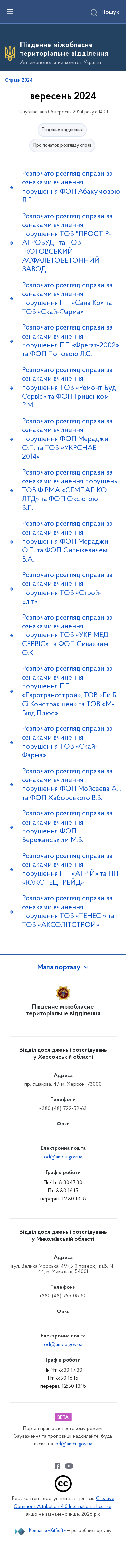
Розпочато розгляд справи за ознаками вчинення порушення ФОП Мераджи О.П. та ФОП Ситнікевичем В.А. (67, 542)
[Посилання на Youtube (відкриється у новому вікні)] (69, 1466)
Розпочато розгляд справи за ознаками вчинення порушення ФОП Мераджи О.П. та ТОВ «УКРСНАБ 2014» (67, 439)
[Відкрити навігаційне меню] (10, 11)
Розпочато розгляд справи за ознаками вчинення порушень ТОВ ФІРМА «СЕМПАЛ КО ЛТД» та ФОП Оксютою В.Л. (69, 490)
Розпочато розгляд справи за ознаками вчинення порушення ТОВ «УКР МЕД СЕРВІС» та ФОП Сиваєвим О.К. (67, 635)
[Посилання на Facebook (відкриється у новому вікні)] (57, 1466)
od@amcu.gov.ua (63, 1157)
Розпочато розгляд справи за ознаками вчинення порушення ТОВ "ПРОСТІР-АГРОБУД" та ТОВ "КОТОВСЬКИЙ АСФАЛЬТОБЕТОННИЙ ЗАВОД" (67, 243)
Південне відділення (62, 130)
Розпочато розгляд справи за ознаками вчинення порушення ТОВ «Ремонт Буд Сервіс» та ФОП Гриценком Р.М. (69, 388)
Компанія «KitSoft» (47, 1531)
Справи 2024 (19, 80)
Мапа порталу (59, 967)
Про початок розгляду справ (62, 145)
